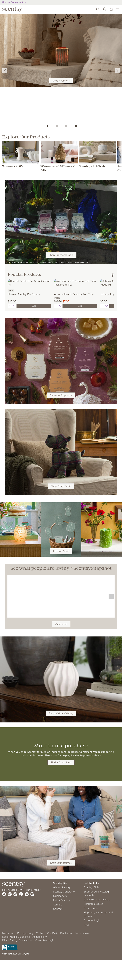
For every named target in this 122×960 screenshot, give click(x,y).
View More (61, 624)
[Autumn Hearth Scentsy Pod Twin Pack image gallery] (75, 282)
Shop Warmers (61, 80)
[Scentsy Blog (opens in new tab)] (32, 894)
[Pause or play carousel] (46, 126)
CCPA (39, 933)
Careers (57, 904)
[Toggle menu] (116, 9)
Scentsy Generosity (64, 891)
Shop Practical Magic (61, 255)
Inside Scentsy (61, 900)
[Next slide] (117, 70)
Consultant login (44, 940)
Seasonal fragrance (61, 395)
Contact (57, 909)
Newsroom (8, 933)
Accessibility (39, 936)
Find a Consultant (61, 762)
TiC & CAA (51, 933)
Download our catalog (97, 899)
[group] (61, 50)
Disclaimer (66, 933)
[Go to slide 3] (76, 126)
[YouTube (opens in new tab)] (26, 894)
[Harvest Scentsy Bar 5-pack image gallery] (29, 282)
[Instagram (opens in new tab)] (9, 894)
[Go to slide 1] (57, 126)
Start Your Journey (61, 862)
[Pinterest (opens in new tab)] (21, 894)
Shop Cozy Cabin (61, 486)
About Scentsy (61, 887)
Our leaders (60, 896)
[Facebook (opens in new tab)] (4, 894)
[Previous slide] (4, 70)
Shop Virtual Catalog (61, 713)
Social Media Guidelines (16, 936)
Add (34, 306)
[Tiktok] (15, 894)
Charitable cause (93, 903)
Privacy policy (25, 933)
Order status (91, 908)
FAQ (86, 924)
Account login (92, 920)
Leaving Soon (61, 551)
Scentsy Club (91, 887)
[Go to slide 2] (66, 126)
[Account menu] (103, 9)
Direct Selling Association (17, 940)
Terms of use (82, 933)
